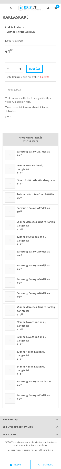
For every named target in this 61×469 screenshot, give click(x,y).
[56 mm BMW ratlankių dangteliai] (10, 169)
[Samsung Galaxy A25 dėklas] (10, 399)
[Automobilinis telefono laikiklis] (10, 197)
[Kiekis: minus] (7, 68)
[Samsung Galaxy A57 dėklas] (10, 155)
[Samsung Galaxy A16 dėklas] (10, 255)
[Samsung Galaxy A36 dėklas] (10, 282)
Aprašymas (14, 90)
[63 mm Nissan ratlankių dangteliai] (10, 355)
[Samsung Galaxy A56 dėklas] (10, 269)
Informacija (10, 419)
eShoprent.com (46, 450)
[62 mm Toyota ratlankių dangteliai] (10, 240)
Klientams (9, 434)
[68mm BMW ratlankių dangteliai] (10, 184)
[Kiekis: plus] (20, 68)
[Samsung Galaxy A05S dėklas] (10, 385)
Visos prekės (30, 141)
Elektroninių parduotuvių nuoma (22, 450)
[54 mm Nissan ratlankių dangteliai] (10, 370)
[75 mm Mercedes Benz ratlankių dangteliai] (10, 225)
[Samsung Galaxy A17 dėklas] (10, 211)
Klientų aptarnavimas (18, 427)
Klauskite (44, 77)
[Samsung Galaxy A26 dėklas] (10, 296)
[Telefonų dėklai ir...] (30, 8)
